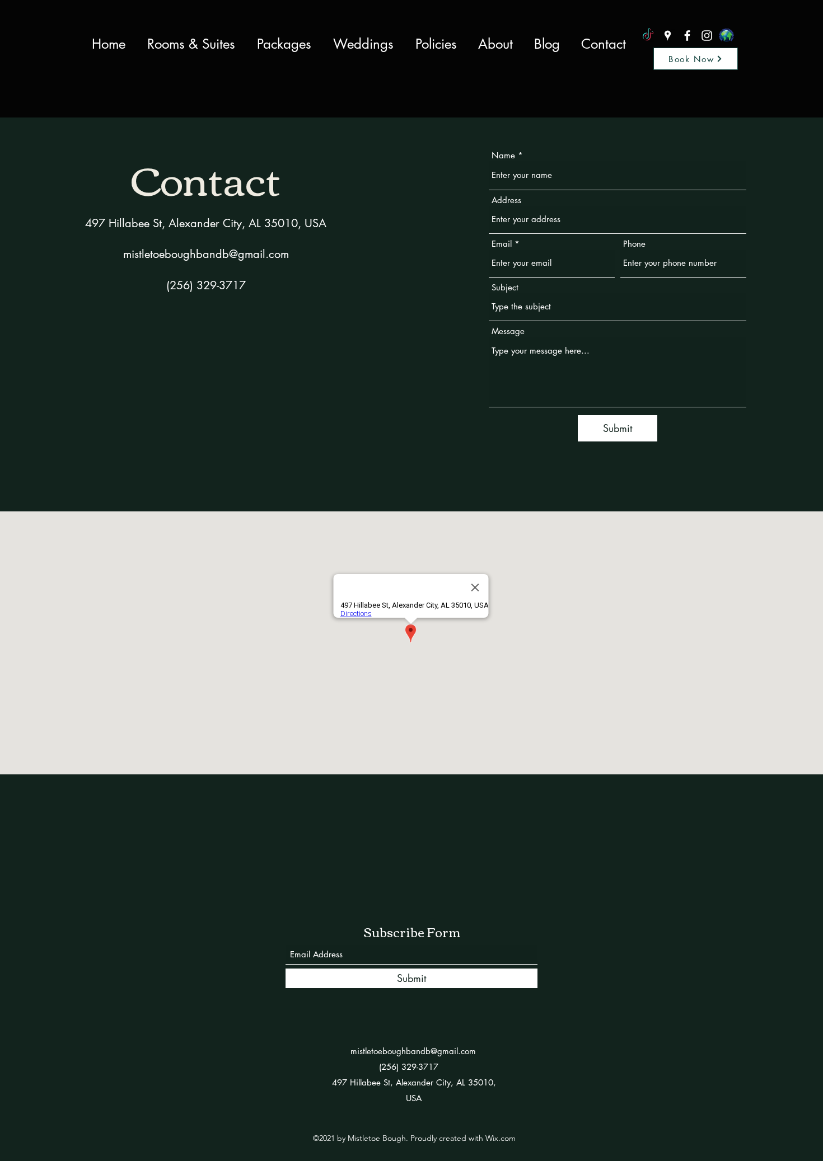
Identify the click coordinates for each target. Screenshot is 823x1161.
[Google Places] (668, 36)
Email (502, 243)
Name (503, 155)
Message (508, 331)
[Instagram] (707, 36)
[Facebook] (687, 36)
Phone (634, 243)
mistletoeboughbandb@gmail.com (206, 254)
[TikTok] (648, 36)
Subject (505, 287)
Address (506, 200)
